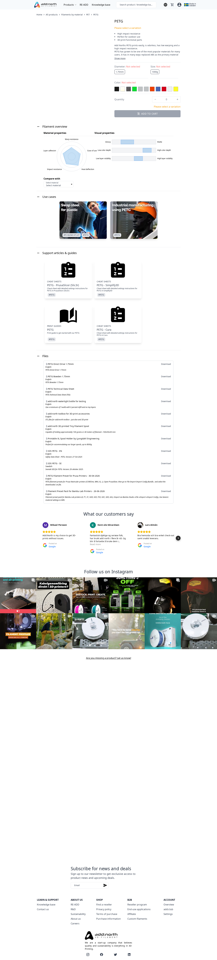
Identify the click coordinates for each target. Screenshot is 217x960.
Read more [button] (95, 544)
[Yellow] (175, 89)
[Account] (179, 4)
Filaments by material (72, 14)
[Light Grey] (146, 89)
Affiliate (131, 914)
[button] (38, 538)
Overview (169, 904)
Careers (75, 923)
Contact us (43, 909)
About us (76, 918)
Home (39, 14)
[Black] (116, 89)
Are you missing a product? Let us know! (108, 658)
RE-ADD (84, 4)
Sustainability (78, 914)
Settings (168, 914)
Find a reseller (104, 904)
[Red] (164, 89)
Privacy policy (103, 909)
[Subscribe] (105, 885)
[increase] (177, 99)
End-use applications (139, 909)
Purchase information (108, 918)
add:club (168, 909)
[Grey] (140, 89)
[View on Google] (45, 525)
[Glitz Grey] (128, 89)
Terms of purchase (106, 914)
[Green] (134, 89)
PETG (95, 14)
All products (52, 14)
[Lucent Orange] (152, 89)
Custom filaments (137, 918)
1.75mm (120, 71)
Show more (119, 58)
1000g (155, 71)
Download (166, 364)
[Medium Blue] (158, 89)
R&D (73, 909)
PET (88, 14)
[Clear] (122, 89)
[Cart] (172, 4)
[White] (170, 89)
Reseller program (137, 904)
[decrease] (155, 99)
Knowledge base (101, 4)
